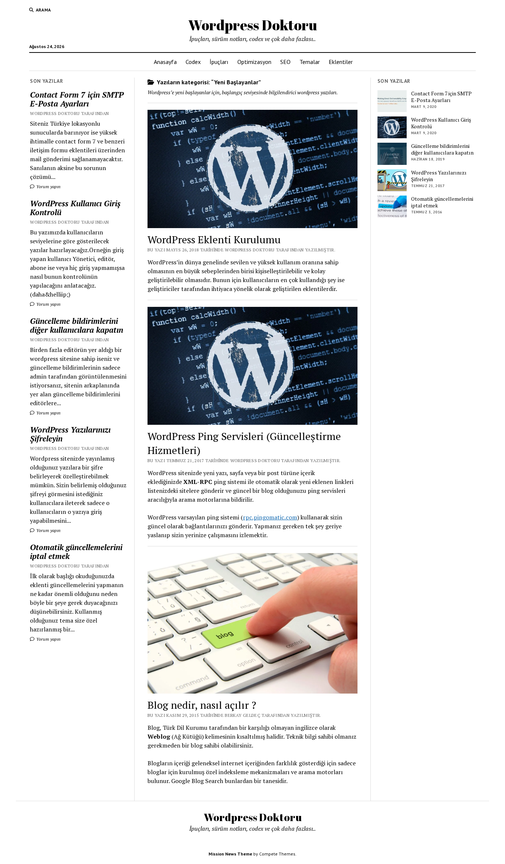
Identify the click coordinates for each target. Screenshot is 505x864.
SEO (285, 61)
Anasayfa (165, 61)
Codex (193, 61)
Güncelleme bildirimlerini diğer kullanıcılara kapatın (76, 325)
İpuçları (219, 61)
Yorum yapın (48, 186)
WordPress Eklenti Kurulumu (214, 239)
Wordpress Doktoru (252, 25)
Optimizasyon (254, 61)
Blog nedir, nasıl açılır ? (202, 705)
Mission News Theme (230, 854)
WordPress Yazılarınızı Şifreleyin (70, 434)
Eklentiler (341, 61)
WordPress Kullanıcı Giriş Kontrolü (75, 208)
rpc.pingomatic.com (270, 517)
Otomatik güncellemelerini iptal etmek (76, 551)
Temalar (309, 61)
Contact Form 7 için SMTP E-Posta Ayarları (76, 99)
